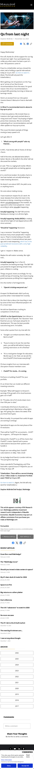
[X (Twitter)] (24, 44)
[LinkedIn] (28, 44)
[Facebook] (21, 44)
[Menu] (31, 5)
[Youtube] (14, 748)
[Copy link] (31, 44)
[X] (10, 748)
